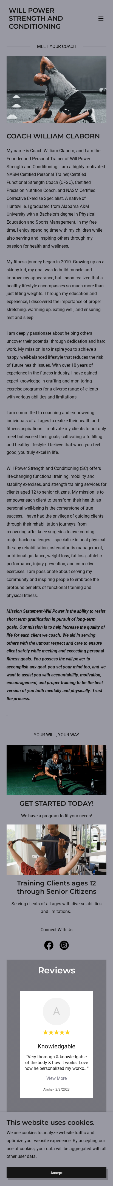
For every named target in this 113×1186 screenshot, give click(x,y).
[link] (41, 27)
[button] (100, 18)
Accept (56, 1173)
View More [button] (56, 1078)
